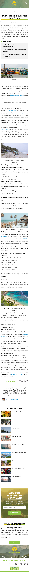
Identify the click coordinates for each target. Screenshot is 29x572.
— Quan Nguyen (11, 399)
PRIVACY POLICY (13, 557)
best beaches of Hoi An (17, 95)
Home (4, 11)
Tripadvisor (4, 236)
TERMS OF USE (24, 557)
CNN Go (25, 239)
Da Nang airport (20, 113)
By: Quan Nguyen (5, 22)
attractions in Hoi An (17, 374)
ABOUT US (4, 557)
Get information (14, 512)
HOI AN (11, 11)
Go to (14, 542)
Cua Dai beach (5, 129)
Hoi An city (12, 110)
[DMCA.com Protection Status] (14, 568)
